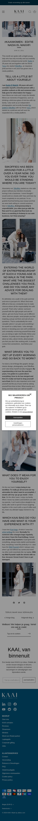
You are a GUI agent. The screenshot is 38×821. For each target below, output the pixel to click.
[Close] (30, 394)
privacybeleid (28, 412)
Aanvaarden (18, 417)
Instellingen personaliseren (18, 424)
